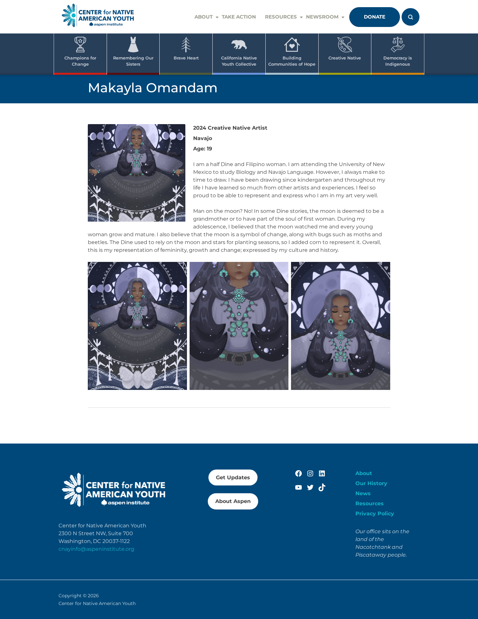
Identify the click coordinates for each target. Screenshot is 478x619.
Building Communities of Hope (291, 61)
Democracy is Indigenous (397, 61)
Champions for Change (80, 61)
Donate (374, 17)
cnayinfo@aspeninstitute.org (96, 549)
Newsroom (322, 17)
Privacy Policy (374, 513)
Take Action (239, 17)
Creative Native (344, 58)
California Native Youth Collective (239, 61)
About (203, 17)
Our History (371, 483)
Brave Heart (186, 58)
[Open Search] (410, 17)
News (363, 493)
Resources (281, 17)
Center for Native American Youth (97, 603)
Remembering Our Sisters (133, 61)
